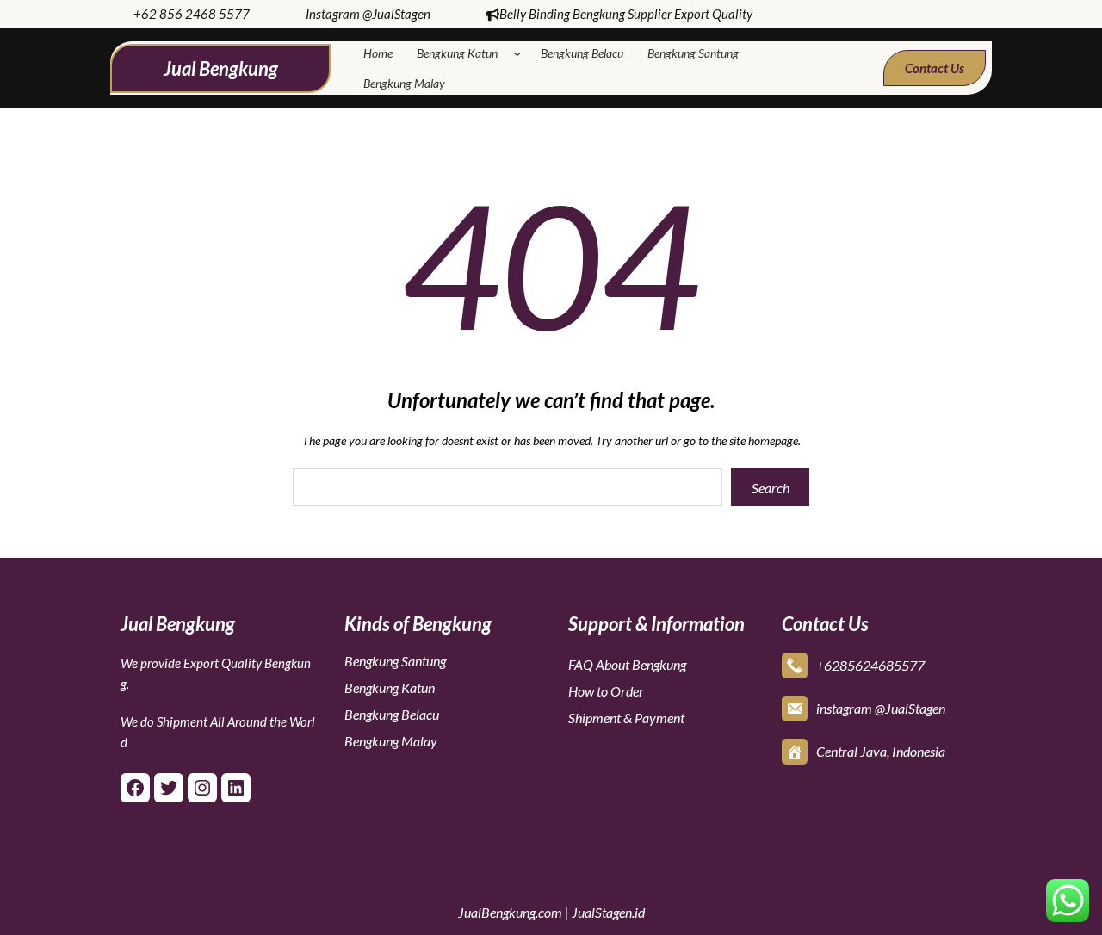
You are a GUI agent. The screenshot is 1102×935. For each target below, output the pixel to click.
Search (770, 488)
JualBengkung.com (510, 912)
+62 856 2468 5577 (191, 14)
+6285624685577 (870, 665)
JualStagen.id (608, 912)
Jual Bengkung (221, 68)
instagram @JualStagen (880, 708)
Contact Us (934, 68)
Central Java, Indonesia (880, 751)
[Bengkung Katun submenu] (521, 53)
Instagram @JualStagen (368, 14)
